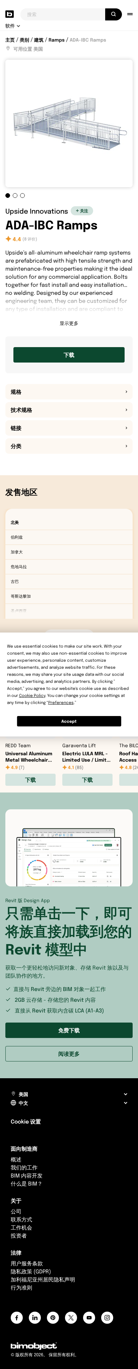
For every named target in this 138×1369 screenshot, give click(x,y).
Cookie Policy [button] (32, 695)
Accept (69, 721)
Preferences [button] (61, 702)
